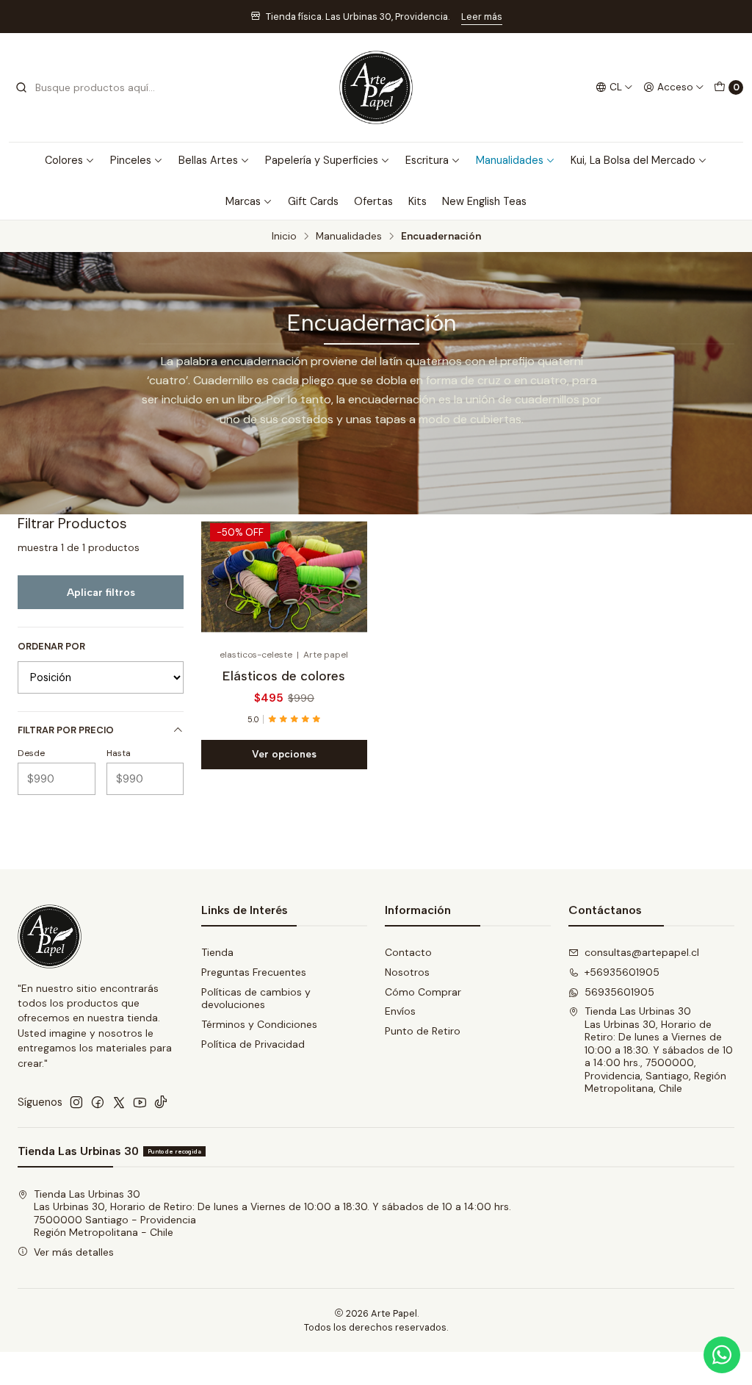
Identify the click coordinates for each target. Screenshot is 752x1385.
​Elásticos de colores (284, 675)
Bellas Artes (208, 160)
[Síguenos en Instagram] (76, 1102)
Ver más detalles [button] (74, 1252)
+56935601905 (622, 972)
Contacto (408, 952)
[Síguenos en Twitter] (119, 1102)
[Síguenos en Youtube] (140, 1102)
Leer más (481, 16)
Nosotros (407, 972)
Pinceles (130, 160)
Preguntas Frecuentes (253, 972)
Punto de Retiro (422, 1030)
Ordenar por (51, 646)
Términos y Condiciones (259, 1024)
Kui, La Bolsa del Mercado (633, 160)
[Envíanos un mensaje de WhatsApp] (722, 1355)
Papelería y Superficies (321, 160)
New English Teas (484, 201)
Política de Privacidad (253, 1044)
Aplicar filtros (101, 592)
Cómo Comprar (423, 992)
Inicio (284, 236)
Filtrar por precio (66, 730)
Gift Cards (313, 201)
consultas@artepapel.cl (642, 952)
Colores (64, 160)
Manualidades (509, 160)
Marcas (243, 201)
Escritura (427, 160)
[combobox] (89, 87)
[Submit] (21, 87)
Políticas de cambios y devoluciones (256, 998)
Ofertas (373, 201)
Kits (417, 201)
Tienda (217, 952)
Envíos (400, 1011)
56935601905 (619, 992)
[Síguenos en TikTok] (160, 1102)
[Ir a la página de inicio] (376, 87)
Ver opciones (284, 754)
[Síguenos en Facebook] (97, 1102)
